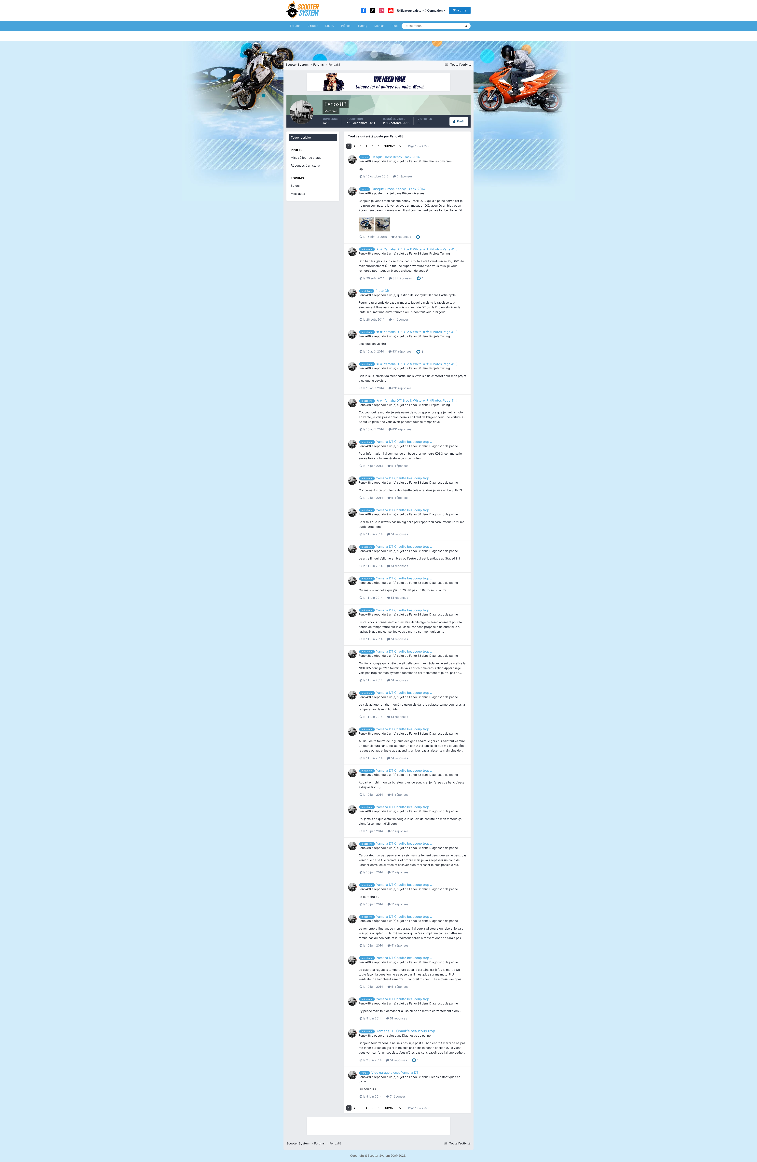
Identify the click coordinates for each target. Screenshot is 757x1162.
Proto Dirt (383, 291)
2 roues (313, 26)
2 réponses (404, 176)
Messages (298, 194)
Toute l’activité (301, 137)
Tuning (362, 26)
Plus (395, 26)
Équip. (329, 26)
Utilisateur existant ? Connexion (420, 10)
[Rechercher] (466, 26)
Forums (295, 26)
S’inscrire (459, 10)
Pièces (346, 26)
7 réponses (397, 1096)
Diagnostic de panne (443, 446)
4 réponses (400, 319)
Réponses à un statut (305, 165)
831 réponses (402, 278)
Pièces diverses (440, 161)
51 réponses (399, 466)
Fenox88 (365, 161)
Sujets (295, 185)
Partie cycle (447, 295)
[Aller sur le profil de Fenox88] (352, 159)
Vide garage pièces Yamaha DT (394, 1072)
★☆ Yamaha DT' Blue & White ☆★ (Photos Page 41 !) (417, 249)
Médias (379, 26)
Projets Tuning (439, 253)
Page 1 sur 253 (418, 146)
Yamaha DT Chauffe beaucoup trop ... (404, 442)
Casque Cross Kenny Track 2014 (395, 157)
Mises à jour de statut (444, 25)
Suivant (389, 146)
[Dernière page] (400, 146)
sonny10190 (422, 295)
